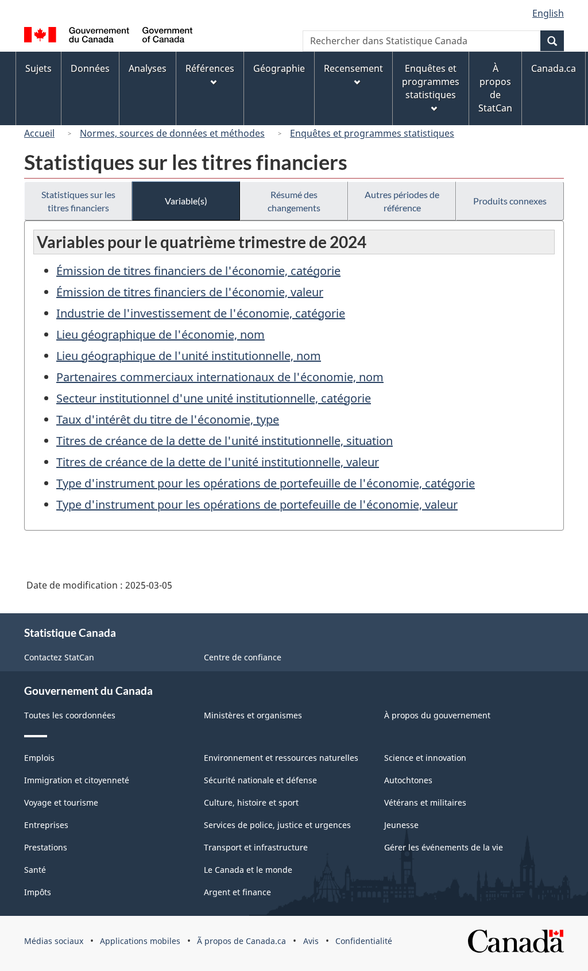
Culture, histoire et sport (251, 802)
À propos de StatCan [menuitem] (495, 88)
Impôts (37, 892)
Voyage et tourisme (61, 802)
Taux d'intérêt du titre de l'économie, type (167, 419)
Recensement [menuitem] (353, 68)
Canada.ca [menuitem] (553, 68)
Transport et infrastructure (256, 847)
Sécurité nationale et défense (260, 780)
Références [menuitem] (209, 68)
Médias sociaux (53, 940)
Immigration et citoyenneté (76, 780)
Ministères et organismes (253, 715)
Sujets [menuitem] (38, 68)
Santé (35, 869)
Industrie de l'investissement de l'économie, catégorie (200, 313)
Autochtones (408, 780)
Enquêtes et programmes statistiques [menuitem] (430, 81)
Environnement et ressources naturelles (281, 757)
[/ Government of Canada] (108, 36)
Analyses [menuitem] (148, 68)
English (548, 13)
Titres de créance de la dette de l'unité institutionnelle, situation (224, 440)
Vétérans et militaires (425, 802)
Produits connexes (510, 200)
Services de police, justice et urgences (277, 824)
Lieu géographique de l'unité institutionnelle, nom (188, 355)
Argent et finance (237, 892)
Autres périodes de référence (402, 201)
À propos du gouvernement (437, 715)
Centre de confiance (242, 657)
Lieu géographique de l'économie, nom (160, 334)
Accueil (39, 133)
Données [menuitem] (90, 68)
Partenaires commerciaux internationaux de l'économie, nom (220, 377)
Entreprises (46, 824)
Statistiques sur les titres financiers (78, 201)
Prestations (45, 847)
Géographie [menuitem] (279, 68)
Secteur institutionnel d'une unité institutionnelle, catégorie (213, 398)
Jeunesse (401, 824)
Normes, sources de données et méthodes (172, 133)
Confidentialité (363, 940)
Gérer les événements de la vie (443, 847)
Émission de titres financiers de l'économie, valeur (189, 292)
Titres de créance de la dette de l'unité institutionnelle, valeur (217, 462)
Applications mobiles (140, 940)
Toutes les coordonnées (69, 715)
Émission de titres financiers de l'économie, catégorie (198, 270)
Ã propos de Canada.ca (241, 940)
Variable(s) (186, 200)
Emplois (39, 757)
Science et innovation (425, 757)
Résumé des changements (294, 201)
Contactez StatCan (59, 657)
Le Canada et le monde (248, 869)
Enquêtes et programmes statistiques (372, 133)
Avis (311, 940)
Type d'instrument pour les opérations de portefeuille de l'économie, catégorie (265, 483)
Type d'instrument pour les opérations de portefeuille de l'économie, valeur (257, 504)
